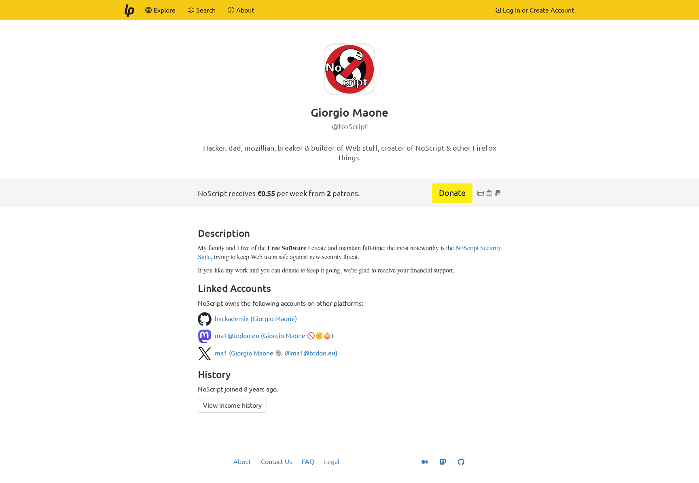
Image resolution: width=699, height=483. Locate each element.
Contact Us (276, 461)
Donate (452, 193)
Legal (331, 461)
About (242, 461)
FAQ (308, 461)
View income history (232, 405)
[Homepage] (129, 10)
